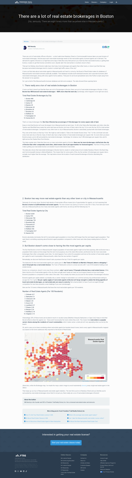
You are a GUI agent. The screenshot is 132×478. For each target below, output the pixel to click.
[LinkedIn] (24, 471)
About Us (82, 460)
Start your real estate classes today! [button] (66, 442)
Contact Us (83, 458)
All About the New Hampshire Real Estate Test (83, 421)
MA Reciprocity (65, 463)
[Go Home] (23, 2)
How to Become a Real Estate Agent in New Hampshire (43, 421)
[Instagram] (18, 471)
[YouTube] (21, 471)
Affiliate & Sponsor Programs (108, 463)
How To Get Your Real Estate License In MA (39, 415)
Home (87, 2)
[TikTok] (27, 471)
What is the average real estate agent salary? (82, 415)
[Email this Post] (108, 47)
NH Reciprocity (65, 467)
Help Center (103, 460)
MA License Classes (66, 458)
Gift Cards (83, 467)
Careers (82, 470)
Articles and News (85, 463)
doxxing (84, 385)
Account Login (104, 458)
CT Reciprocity (64, 470)
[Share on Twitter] (103, 47)
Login (111, 2)
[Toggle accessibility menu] (116, 2)
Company (103, 2)
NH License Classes (66, 465)
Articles (26, 41)
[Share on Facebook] (106, 47)
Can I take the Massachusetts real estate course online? (86, 418)
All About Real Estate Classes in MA (36, 418)
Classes (94, 2)
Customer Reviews (85, 465)
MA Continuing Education (67, 460)
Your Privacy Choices (108, 472)
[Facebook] (16, 471)
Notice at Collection (105, 469)
